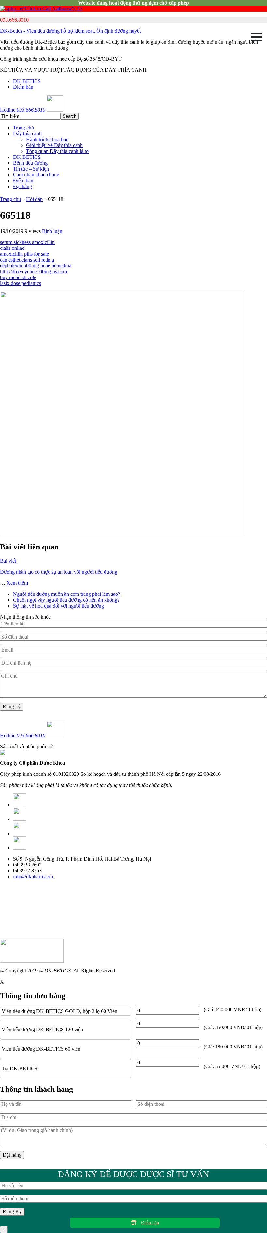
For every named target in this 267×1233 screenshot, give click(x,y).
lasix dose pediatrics (20, 283)
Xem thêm (17, 583)
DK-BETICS (27, 81)
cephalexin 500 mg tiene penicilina (35, 265)
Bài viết (8, 561)
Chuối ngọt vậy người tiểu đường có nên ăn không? (66, 600)
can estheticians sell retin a (27, 260)
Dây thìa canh (27, 133)
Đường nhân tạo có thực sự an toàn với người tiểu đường (58, 572)
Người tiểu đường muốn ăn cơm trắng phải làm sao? (66, 594)
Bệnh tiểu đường (30, 163)
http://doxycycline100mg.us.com (33, 271)
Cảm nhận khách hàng (36, 174)
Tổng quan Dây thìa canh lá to (57, 151)
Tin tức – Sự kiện (31, 169)
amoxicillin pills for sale (24, 254)
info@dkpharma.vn (33, 876)
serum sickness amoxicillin (27, 242)
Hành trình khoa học (47, 139)
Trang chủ (23, 127)
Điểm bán (23, 87)
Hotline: (22, 110)
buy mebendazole (18, 277)
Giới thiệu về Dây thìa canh (54, 145)
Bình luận (52, 231)
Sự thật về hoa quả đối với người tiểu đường (58, 606)
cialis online (12, 248)
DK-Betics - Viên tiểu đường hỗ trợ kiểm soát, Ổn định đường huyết (70, 31)
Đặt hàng (22, 186)
